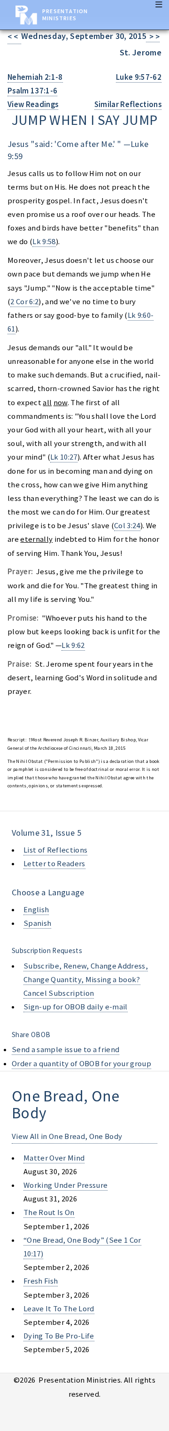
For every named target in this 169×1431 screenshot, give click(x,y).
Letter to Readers (54, 864)
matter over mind (53, 1158)
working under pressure (65, 1185)
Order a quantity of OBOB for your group (81, 1064)
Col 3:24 (127, 526)
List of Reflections (55, 850)
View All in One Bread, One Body (67, 1136)
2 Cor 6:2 (24, 302)
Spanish (37, 923)
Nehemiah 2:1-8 (35, 77)
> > (153, 37)
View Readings (33, 104)
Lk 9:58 (43, 241)
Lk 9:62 (72, 645)
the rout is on (49, 1212)
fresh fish (40, 1281)
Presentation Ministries (65, 15)
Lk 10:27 (63, 457)
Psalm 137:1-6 (32, 91)
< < (14, 37)
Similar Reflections (127, 104)
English (36, 910)
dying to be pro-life (58, 1336)
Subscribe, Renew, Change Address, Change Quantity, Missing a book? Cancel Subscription (85, 979)
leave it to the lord (58, 1309)
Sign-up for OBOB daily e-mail (75, 1007)
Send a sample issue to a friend (65, 1049)
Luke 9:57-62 (138, 77)
